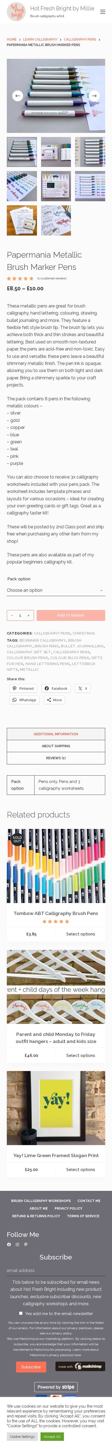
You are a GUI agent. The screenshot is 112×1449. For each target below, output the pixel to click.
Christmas (84, 633)
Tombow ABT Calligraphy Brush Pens (56, 913)
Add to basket (71, 615)
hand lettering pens (48, 664)
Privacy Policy (68, 1208)
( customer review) (52, 278)
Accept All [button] (52, 1437)
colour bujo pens (69, 658)
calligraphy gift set (29, 652)
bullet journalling (82, 646)
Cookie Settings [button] (22, 1437)
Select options (80, 934)
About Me (39, 1208)
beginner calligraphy (43, 640)
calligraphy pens (71, 652)
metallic (29, 669)
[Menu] (102, 11)
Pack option (18, 578)
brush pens (47, 646)
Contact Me (89, 1201)
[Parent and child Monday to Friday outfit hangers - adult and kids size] (56, 987)
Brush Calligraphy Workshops (41, 1201)
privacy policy (61, 1333)
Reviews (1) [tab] (56, 758)
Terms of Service (83, 1216)
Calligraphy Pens (52, 633)
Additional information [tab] (56, 734)
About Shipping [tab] (56, 746)
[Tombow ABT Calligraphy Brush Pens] (56, 866)
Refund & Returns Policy (36, 1216)
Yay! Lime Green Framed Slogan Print (56, 1155)
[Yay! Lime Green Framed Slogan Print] (56, 1108)
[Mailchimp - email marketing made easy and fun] (80, 1366)
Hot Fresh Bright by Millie (62, 8)
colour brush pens (27, 658)
